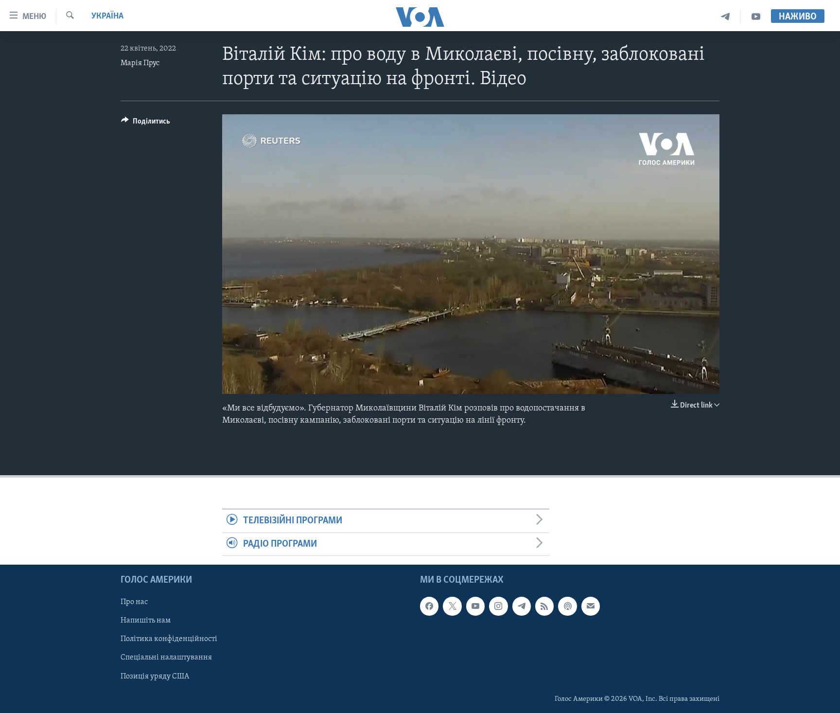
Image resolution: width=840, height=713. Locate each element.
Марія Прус (140, 63)
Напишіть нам (146, 620)
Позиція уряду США (155, 676)
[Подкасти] (567, 606)
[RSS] (544, 606)
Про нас (134, 602)
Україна (107, 16)
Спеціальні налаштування (166, 657)
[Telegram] (725, 16)
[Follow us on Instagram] (498, 606)
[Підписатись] (590, 606)
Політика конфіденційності (169, 639)
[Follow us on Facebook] (429, 606)
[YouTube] (756, 16)
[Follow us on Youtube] (475, 606)
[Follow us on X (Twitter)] (452, 606)
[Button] (145, 123)
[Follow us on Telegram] (521, 606)
